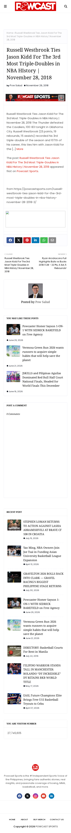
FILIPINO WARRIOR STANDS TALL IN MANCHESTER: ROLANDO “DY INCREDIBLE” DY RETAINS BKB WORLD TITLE (42, 673)
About (24, 819)
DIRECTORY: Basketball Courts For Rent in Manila (43, 650)
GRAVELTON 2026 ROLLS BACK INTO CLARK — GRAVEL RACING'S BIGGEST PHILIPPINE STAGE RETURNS (43, 580)
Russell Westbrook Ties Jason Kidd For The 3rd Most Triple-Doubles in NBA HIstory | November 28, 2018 (33, 162)
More (20, 149)
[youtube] (43, 796)
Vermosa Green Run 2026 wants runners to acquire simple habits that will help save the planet (43, 354)
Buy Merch (39, 819)
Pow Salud (16, 85)
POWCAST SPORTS (47, 826)
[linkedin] (51, 796)
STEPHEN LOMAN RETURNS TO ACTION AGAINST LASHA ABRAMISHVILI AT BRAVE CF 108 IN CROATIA (42, 528)
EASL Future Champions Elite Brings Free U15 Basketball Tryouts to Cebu (42, 699)
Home (10, 32)
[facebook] (19, 796)
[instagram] (35, 796)
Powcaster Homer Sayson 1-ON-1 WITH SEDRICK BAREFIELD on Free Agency (42, 330)
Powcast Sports (27, 171)
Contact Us (57, 819)
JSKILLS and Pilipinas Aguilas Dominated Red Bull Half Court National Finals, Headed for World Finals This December (42, 379)
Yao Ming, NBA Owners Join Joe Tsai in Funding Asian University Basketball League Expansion (42, 554)
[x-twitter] (27, 796)
